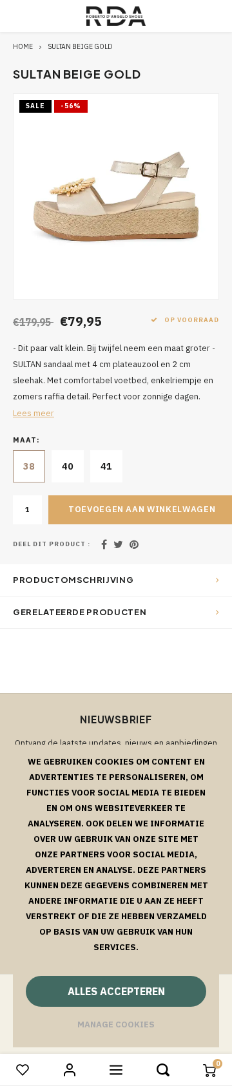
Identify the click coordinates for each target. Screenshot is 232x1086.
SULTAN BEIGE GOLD (80, 46)
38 (29, 466)
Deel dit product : (51, 544)
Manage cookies (116, 1024)
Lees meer (33, 413)
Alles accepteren (116, 991)
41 (107, 466)
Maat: (27, 439)
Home (23, 46)
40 (68, 466)
